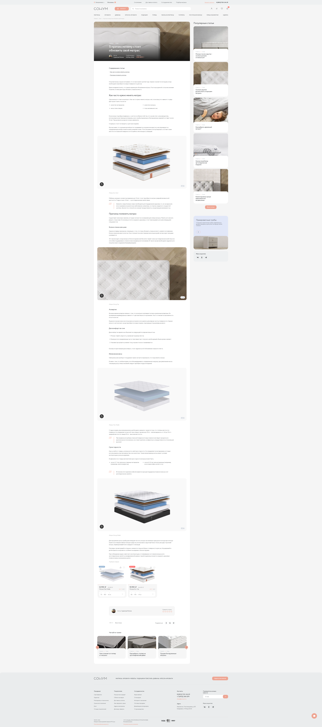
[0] (227, 9)
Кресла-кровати (131, 15)
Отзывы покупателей (100, 709)
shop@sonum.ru (181, 699)
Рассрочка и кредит (120, 694)
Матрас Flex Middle (104, 589)
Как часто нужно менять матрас (120, 72)
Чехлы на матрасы (167, 15)
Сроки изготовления (100, 703)
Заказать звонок (209, 2)
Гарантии (96, 697)
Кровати (108, 15)
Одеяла (225, 15)
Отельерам (137, 697)
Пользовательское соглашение (130, 724)
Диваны (117, 15)
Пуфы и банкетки (212, 15)
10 (124, 589)
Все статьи (118, 623)
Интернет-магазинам (140, 700)
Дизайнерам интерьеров (141, 706)
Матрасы (119, 678)
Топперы (182, 15)
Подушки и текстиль (144, 678)
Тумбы (154, 15)
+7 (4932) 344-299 (183, 696)
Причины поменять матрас (118, 75)
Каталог (123, 8)
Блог (95, 706)
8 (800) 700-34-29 (222, 2)
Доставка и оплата (151, 2)
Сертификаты (98, 694)
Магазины (110, 2)
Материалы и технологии (101, 700)
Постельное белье (195, 15)
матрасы (97, 15)
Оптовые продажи (139, 703)
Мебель (133, 678)
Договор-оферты (119, 709)
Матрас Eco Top (134, 589)
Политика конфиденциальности (101, 724)
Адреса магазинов (220, 678)
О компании (137, 2)
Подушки (144, 15)
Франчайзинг (138, 694)
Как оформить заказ (120, 703)
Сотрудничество (166, 2)
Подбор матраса (181, 2)
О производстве (139, 709)
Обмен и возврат (119, 697)
